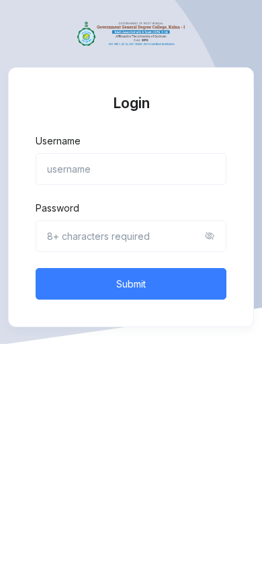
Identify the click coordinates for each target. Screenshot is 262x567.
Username (58, 140)
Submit (131, 284)
